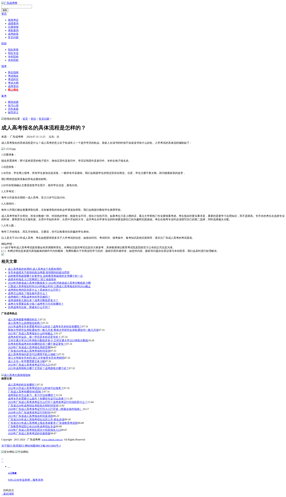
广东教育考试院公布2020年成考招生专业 (32, 426)
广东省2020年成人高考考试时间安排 (29, 350)
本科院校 (13, 60)
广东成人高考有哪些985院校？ (26, 391)
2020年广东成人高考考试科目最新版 (29, 433)
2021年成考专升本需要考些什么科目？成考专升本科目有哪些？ (45, 326)
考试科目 (13, 79)
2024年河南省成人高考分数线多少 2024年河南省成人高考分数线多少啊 (49, 282)
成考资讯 (13, 86)
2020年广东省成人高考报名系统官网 (29, 347)
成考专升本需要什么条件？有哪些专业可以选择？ (37, 398)
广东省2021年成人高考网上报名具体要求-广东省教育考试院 (43, 423)
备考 (4, 95)
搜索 (5, 10)
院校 (4, 43)
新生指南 (13, 72)
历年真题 (13, 109)
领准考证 (13, 20)
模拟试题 (13, 102)
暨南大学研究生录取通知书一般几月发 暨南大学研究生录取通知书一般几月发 (53, 330)
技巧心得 (13, 105)
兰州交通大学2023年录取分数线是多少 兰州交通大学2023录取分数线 (48, 340)
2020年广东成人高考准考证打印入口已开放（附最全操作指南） (45, 409)
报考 (4, 66)
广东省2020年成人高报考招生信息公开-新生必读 (36, 419)
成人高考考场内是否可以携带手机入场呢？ (33, 354)
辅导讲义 (13, 112)
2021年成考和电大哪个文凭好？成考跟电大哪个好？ (38, 368)
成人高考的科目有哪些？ (22, 384)
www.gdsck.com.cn (52, 439)
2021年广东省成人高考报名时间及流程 (30, 416)
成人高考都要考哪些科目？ (24, 319)
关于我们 (6, 445)
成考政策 (13, 33)
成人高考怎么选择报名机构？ (25, 323)
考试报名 (13, 75)
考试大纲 (13, 82)
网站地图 (29, 445)
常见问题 (13, 37)
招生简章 (13, 49)
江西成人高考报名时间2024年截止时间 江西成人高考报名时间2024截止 (49, 286)
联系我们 (18, 445)
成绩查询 (13, 23)
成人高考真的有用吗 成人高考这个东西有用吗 (35, 269)
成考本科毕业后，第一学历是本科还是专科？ (35, 337)
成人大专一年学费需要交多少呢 (26, 361)
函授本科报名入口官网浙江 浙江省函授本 (32, 279)
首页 (25, 118)
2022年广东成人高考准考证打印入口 (29, 364)
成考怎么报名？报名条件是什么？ (28, 293)
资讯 (4, 13)
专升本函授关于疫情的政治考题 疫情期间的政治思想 (39, 272)
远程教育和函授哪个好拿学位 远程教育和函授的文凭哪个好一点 (45, 276)
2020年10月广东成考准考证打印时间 (29, 412)
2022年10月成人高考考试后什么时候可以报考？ (36, 388)
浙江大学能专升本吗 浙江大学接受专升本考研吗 (36, 357)
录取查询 (13, 30)
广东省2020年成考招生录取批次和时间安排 (33, 405)
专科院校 (13, 56)
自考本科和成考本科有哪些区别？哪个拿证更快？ (37, 343)
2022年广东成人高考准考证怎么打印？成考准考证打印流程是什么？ (47, 402)
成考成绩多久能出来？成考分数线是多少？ (33, 300)
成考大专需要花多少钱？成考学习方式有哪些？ (36, 303)
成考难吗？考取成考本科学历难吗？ (29, 296)
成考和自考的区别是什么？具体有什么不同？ (34, 289)
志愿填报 (13, 27)
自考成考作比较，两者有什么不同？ (29, 307)
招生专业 (13, 53)
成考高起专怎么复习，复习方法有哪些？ (32, 395)
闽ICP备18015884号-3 (48, 445)
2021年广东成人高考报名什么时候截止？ (32, 333)
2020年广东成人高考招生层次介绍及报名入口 (34, 430)
